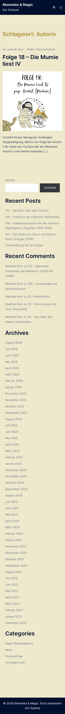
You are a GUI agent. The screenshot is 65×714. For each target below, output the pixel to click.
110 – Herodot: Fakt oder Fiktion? (27, 210)
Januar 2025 (13, 463)
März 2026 (12, 374)
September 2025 (16, 412)
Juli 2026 (11, 349)
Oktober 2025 (14, 406)
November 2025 (16, 400)
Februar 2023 (14, 610)
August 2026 (13, 342)
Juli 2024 (11, 502)
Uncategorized (15, 662)
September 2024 (16, 489)
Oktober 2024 (14, 482)
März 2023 (12, 603)
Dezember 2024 (16, 470)
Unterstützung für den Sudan (24, 245)
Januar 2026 (13, 387)
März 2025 (12, 451)
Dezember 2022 (16, 623)
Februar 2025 (14, 457)
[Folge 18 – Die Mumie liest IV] (32, 101)
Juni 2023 (11, 584)
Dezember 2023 (16, 546)
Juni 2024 (11, 508)
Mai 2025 (11, 438)
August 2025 (13, 419)
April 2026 (12, 368)
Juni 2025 (11, 431)
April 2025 (12, 444)
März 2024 (12, 527)
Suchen (10, 180)
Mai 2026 (11, 361)
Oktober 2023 (14, 559)
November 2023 (16, 552)
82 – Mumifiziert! (39, 296)
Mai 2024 (11, 514)
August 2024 (13, 495)
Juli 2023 (11, 578)
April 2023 (12, 597)
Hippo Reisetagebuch (19, 643)
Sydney (35, 708)
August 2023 (13, 572)
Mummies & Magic (18, 5)
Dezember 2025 (16, 393)
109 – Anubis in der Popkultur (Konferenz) (32, 217)
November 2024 (16, 476)
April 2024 (12, 521)
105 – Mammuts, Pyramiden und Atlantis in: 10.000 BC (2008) (29, 271)
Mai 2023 (11, 591)
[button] (54, 7)
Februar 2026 (14, 380)
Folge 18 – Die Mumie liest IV (30, 60)
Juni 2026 (11, 355)
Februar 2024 (14, 533)
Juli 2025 (11, 425)
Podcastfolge (45, 49)
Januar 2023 (13, 616)
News (30, 49)
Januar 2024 (13, 540)
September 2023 (16, 565)
